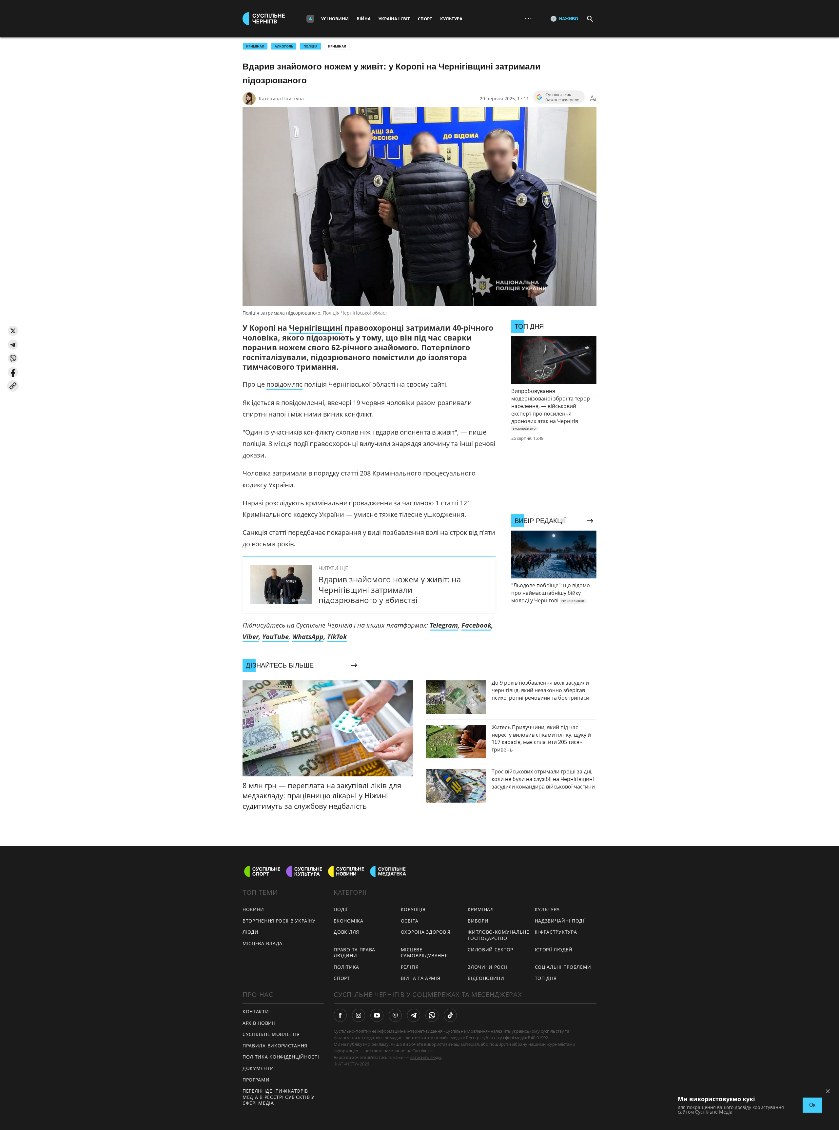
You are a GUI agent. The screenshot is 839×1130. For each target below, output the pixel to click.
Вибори (478, 921)
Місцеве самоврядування (424, 952)
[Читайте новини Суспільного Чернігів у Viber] (395, 1015)
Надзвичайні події (560, 921)
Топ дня (546, 978)
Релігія (410, 967)
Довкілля (346, 932)
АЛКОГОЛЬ (284, 46)
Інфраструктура (556, 932)
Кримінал (337, 46)
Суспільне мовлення (271, 1034)
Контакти (256, 1011)
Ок (812, 1105)
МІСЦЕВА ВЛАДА (263, 943)
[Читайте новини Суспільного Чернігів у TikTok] (450, 1015)
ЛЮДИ (251, 932)
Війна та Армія (420, 978)
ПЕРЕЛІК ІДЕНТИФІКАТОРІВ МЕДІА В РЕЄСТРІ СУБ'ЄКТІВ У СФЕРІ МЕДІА (279, 1097)
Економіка (348, 921)
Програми (256, 1080)
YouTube (275, 636)
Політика (346, 967)
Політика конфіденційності (281, 1057)
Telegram (444, 625)
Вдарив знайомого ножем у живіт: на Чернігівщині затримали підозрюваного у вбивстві (390, 589)
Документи (258, 1068)
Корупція (413, 909)
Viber (251, 636)
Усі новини (335, 19)
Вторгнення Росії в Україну (279, 921)
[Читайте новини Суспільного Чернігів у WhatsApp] (432, 1015)
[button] (13, 331)
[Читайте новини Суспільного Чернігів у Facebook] (340, 1015)
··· (528, 18)
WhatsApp (307, 636)
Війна (364, 19)
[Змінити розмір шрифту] (593, 98)
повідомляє (284, 384)
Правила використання (275, 1045)
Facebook (476, 625)
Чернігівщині (315, 327)
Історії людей (554, 949)
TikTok (337, 636)
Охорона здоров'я (426, 932)
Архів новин (259, 1023)
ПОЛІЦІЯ (310, 46)
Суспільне (422, 1051)
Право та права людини (354, 952)
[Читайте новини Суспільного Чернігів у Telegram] (413, 1015)
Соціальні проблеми (563, 967)
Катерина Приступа (281, 98)
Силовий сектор (490, 949)
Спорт (425, 19)
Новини (253, 909)
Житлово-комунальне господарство (498, 935)
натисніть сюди (425, 1057)
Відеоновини (486, 978)
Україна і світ (394, 19)
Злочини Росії (487, 967)
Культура (451, 19)
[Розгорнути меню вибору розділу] (310, 19)
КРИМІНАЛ (255, 46)
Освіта (410, 921)
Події (341, 909)
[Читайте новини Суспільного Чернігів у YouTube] (376, 1015)
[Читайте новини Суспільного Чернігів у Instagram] (358, 1015)
